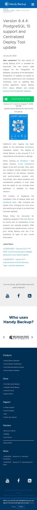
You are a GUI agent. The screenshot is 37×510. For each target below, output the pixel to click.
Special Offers (8, 394)
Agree (21, 507)
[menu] (32, 4)
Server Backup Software (11, 370)
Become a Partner (10, 431)
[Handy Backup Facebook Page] (18, 481)
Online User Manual (10, 417)
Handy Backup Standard (11, 360)
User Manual (28, 219)
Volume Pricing (9, 390)
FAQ (5, 414)
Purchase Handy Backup (12, 384)
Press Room (8, 437)
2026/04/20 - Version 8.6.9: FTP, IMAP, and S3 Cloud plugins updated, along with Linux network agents (17, 252)
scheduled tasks (9, 202)
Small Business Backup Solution (14, 367)
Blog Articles (8, 443)
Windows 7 (25, 161)
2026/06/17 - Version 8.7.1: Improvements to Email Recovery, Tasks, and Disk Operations (16, 262)
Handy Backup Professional (12, 364)
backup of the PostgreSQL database (17, 91)
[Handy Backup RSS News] (29, 296)
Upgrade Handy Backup (11, 387)
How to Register (9, 410)
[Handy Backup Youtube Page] (7, 481)
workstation (29, 147)
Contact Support (9, 407)
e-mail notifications (26, 164)
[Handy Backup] (15, 4)
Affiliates (6, 434)
